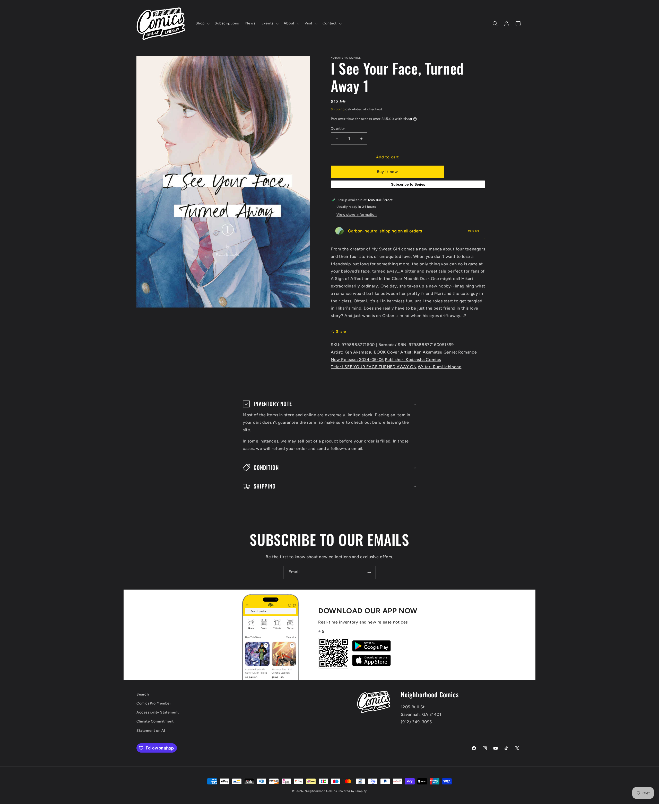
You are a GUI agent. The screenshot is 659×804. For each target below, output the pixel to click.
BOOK (380, 352)
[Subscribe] (369, 572)
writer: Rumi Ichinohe (440, 366)
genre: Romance (460, 352)
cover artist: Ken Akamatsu (415, 352)
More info (473, 230)
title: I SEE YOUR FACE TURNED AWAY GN (374, 366)
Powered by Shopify (352, 791)
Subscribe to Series (408, 184)
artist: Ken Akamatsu (352, 352)
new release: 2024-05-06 (357, 359)
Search (142, 694)
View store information (356, 214)
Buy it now (387, 171)
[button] (202, 23)
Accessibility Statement (157, 712)
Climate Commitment (155, 721)
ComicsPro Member (153, 703)
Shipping (338, 109)
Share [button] (341, 331)
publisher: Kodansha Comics (413, 359)
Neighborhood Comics (321, 791)
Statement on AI (150, 730)
